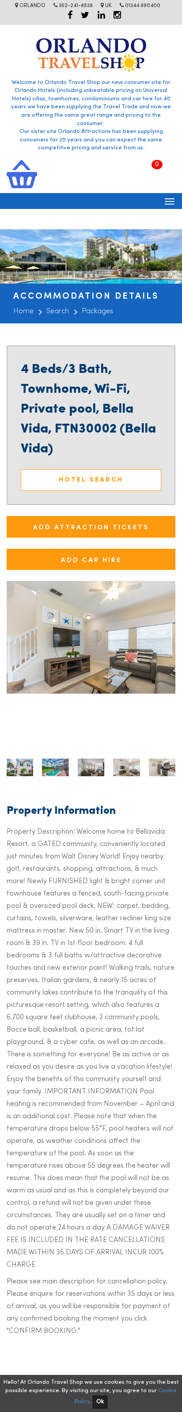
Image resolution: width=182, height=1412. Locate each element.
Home (23, 311)
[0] (22, 174)
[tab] (91, 526)
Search (57, 311)
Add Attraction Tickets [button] (91, 526)
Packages (97, 311)
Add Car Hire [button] (91, 559)
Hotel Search (91, 480)
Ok (100, 1401)
